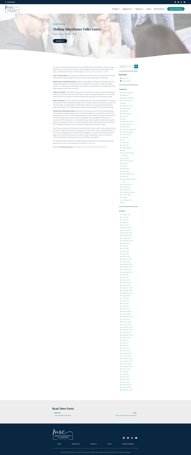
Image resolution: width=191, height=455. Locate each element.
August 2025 (126, 243)
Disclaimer (93, 452)
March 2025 (126, 256)
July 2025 (125, 246)
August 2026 (126, 214)
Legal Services (127, 9)
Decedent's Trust (127, 106)
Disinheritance (126, 114)
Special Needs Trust (128, 174)
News (124, 150)
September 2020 (127, 366)
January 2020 (126, 387)
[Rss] (181, 2)
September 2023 (127, 293)
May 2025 (125, 251)
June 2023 (125, 301)
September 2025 (127, 241)
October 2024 (126, 269)
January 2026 (126, 230)
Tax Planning (126, 187)
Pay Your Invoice (159, 9)
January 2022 (126, 324)
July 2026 (125, 217)
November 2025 (127, 235)
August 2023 (126, 296)
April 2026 (125, 225)
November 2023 (127, 290)
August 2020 (126, 369)
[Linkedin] (178, 2)
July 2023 (125, 298)
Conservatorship (127, 100)
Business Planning (128, 98)
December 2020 (127, 358)
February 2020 (127, 385)
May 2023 (125, 303)
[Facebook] (175, 2)
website (65, 143)
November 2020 (127, 361)
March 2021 (126, 351)
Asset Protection (127, 93)
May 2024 (125, 275)
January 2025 (126, 262)
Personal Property (128, 161)
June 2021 (125, 343)
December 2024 (127, 264)
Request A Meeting (176, 9)
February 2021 (127, 353)
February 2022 (127, 322)
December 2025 (127, 233)
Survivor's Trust (127, 184)
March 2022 (126, 319)
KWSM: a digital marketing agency (123, 452)
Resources (139, 9)
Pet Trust (125, 163)
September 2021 (127, 335)
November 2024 (127, 267)
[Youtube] (184, 2)
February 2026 (127, 228)
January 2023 (126, 314)
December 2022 (127, 317)
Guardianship (126, 135)
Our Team (115, 9)
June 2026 (125, 220)
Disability (125, 111)
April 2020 (125, 379)
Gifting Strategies (127, 132)
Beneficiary (125, 95)
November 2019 (127, 390)
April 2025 (125, 254)
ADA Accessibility (100, 452)
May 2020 (125, 377)
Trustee (124, 197)
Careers (148, 9)
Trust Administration (128, 192)
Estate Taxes (126, 127)
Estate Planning (59, 24)
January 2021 (126, 356)
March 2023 (126, 309)
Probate (124, 166)
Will (123, 203)
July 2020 (125, 372)
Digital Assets (126, 108)
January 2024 (126, 285)
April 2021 (125, 348)
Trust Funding (126, 195)
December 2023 (127, 288)
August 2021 (126, 337)
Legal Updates (126, 148)
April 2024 (125, 277)
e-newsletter (91, 143)
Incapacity (125, 137)
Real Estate (125, 169)
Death (124, 103)
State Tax (125, 176)
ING (123, 140)
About (59, 444)
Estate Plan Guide (127, 121)
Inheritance (125, 142)
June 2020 (125, 374)
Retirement (125, 171)
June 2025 (125, 248)
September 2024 (127, 272)
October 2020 (126, 364)
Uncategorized (126, 200)
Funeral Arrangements (129, 129)
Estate (124, 119)
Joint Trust (125, 145)
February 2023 (127, 311)
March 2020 (126, 382)
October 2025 (126, 238)
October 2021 (126, 332)
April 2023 (125, 306)
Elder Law (125, 116)
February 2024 (127, 283)
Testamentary (126, 189)
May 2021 (125, 345)
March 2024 (126, 280)
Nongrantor (126, 158)
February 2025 (127, 259)
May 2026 (125, 222)
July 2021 (125, 340)
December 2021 (127, 327)
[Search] (136, 66)
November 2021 (127, 330)
